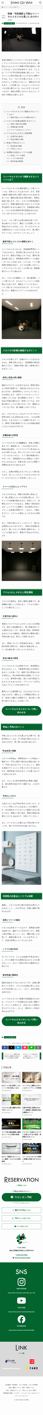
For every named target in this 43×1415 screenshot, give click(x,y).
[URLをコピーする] (38, 1047)
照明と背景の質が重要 (19, 124)
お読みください (25, 1202)
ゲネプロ (16, 1393)
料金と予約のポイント (16, 143)
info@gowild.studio (22, 1258)
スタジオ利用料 (33, 1384)
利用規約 (14, 1384)
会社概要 (8, 1384)
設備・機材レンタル (15, 1387)
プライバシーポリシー (21, 1396)
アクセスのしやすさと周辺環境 (19, 133)
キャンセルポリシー (34, 1393)
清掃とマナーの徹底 (18, 155)
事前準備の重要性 (17, 161)
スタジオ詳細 (23, 1384)
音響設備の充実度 (17, 127)
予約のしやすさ (16, 149)
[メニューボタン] (2, 2)
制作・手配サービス (28, 1387)
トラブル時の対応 (17, 158)
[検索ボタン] (40, 2)
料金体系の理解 (16, 146)
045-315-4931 (22, 1255)
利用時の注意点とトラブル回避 (19, 152)
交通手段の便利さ (17, 136)
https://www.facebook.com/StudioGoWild (16, 1334)
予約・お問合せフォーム (13, 1390)
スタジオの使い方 (9, 23)
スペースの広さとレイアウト (21, 130)
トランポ (23, 1393)
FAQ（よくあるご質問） (29, 1390)
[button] (5, 1047)
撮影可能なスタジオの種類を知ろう (23, 117)
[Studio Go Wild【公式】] (21, 2)
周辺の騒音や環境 (17, 139)
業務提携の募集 (8, 1393)
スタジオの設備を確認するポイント (21, 121)
